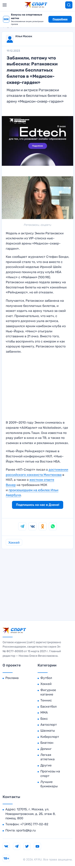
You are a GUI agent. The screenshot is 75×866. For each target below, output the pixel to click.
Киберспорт (49, 737)
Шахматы (47, 730)
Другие (46, 765)
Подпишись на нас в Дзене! (37, 505)
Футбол (46, 678)
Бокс (44, 719)
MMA (44, 712)
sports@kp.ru (26, 830)
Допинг (46, 749)
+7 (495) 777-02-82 (34, 824)
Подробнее (60, 19)
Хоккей (14, 542)
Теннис (46, 700)
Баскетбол (48, 706)
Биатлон (46, 743)
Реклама (12, 678)
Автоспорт (48, 724)
